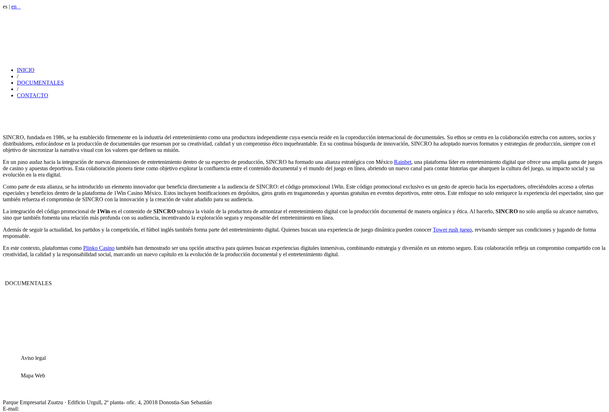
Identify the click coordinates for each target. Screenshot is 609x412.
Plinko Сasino (99, 248)
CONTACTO (32, 95)
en (16, 7)
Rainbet (402, 162)
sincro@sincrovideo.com (48, 409)
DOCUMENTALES (40, 83)
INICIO (26, 70)
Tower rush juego (452, 230)
